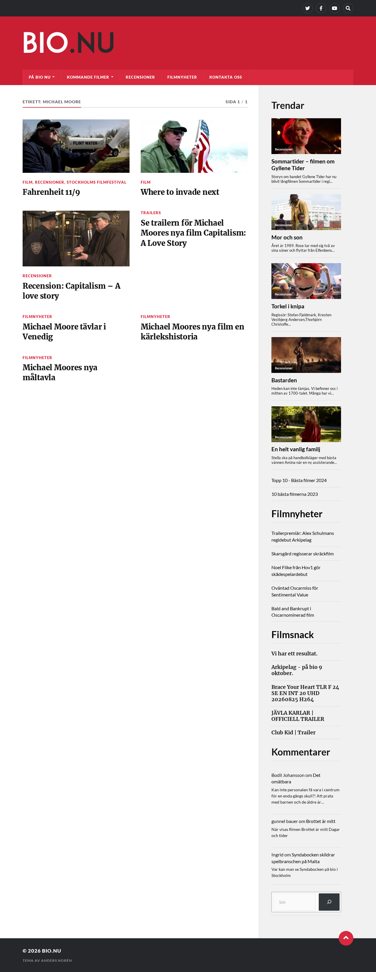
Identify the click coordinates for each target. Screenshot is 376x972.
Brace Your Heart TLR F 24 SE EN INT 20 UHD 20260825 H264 (305, 693)
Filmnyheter (182, 77)
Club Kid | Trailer (293, 733)
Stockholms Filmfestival (97, 182)
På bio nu (40, 77)
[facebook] (321, 8)
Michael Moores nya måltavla (60, 372)
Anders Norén (56, 960)
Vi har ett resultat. (294, 654)
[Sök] (329, 902)
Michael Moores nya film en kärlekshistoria (192, 332)
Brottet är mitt (320, 821)
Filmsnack (292, 634)
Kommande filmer (88, 77)
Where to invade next (180, 192)
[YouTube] (334, 8)
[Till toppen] (346, 938)
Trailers (151, 212)
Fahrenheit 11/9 (51, 192)
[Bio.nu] (188, 44)
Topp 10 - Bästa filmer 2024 (299, 480)
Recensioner (140, 77)
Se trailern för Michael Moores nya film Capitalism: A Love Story (193, 233)
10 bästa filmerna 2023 (294, 494)
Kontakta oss (225, 77)
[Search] (348, 8)
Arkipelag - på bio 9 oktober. (296, 670)
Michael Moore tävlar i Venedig (64, 332)
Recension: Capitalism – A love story (71, 291)
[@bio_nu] (307, 8)
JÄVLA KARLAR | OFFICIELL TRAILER (297, 716)
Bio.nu (51, 951)
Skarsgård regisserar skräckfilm (302, 553)
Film (28, 182)
